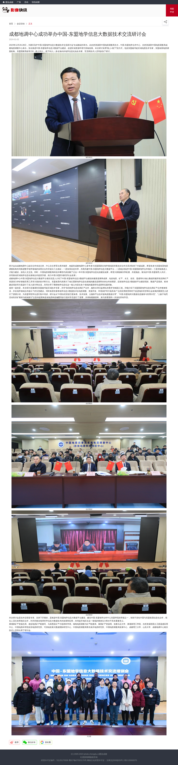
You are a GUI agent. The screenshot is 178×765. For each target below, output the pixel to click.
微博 (17, 742)
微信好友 (32, 742)
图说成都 (8, 2)
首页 (11, 24)
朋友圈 (48, 742)
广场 (19, 2)
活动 (26, 2)
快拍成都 (36, 2)
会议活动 (21, 24)
